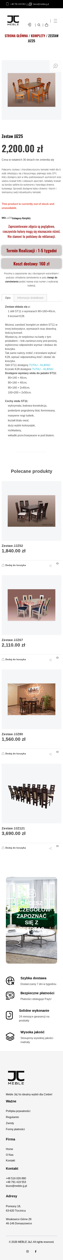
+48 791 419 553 (17, 4)
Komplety (38, 35)
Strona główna (16, 35)
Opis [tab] (8, 297)
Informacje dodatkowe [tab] (30, 297)
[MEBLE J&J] (31, 1077)
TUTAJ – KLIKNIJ (39, 365)
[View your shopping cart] (47, 22)
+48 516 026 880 (16, 1178)
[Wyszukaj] (39, 25)
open (55, 66)
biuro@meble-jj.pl (41, 4)
